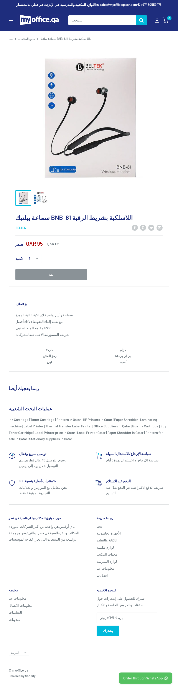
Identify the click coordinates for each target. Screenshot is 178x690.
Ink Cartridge (18, 419)
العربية (15, 652)
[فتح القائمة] (11, 20)
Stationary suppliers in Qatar (50, 439)
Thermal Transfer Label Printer (68, 426)
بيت (11, 39)
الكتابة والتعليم (107, 540)
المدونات (15, 619)
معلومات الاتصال (21, 605)
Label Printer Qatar (91, 432)
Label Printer (33, 426)
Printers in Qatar (68, 419)
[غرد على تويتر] (151, 227)
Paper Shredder (126, 419)
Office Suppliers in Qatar (112, 426)
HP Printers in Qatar (97, 419)
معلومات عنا (105, 568)
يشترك (108, 631)
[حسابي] (157, 20)
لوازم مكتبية (105, 547)
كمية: (19, 258)
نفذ (51, 274)
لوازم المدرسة (107, 561)
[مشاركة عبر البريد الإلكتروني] (160, 227)
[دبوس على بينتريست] (143, 227)
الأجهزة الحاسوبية (109, 533)
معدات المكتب (107, 554)
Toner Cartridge (42, 419)
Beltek (20, 228)
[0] (165, 20)
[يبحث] (141, 20)
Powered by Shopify (22, 676)
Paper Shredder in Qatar (125, 432)
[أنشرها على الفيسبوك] (135, 227)
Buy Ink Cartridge (145, 426)
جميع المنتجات (26, 39)
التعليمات (15, 612)
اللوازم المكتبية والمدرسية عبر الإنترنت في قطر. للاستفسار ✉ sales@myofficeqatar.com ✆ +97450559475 (89, 5)
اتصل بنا (102, 575)
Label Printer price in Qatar (55, 432)
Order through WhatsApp (143, 678)
